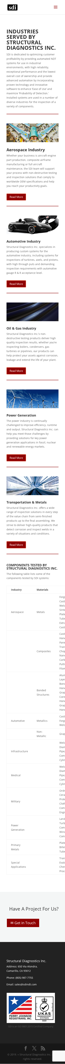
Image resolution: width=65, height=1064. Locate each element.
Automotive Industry (23, 241)
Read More (16, 197)
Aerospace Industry (25, 149)
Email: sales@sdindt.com (21, 984)
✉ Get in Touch (23, 922)
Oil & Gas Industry (21, 328)
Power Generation (21, 415)
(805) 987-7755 (24, 977)
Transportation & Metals (26, 502)
